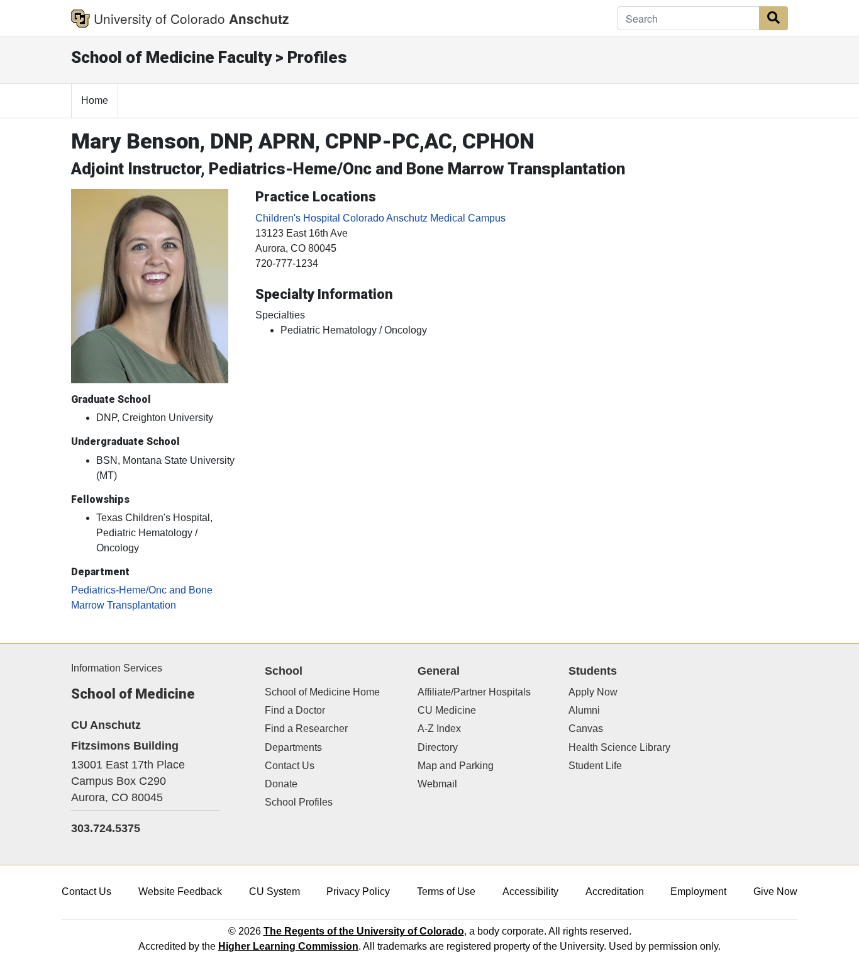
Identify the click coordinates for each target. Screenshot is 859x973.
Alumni (584, 710)
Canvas (585, 728)
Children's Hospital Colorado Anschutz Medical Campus (380, 218)
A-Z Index (439, 728)
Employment (698, 891)
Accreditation (614, 891)
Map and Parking (456, 765)
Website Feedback (180, 891)
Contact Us (289, 765)
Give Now (775, 891)
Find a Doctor (295, 710)
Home (94, 100)
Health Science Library (619, 747)
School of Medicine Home (322, 692)
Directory (438, 747)
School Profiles (299, 802)
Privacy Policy (358, 891)
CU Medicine (447, 710)
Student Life (595, 765)
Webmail (437, 784)
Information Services (116, 668)
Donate (281, 784)
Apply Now (593, 692)
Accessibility (530, 891)
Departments (293, 747)
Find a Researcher (306, 728)
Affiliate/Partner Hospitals (474, 692)
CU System (274, 891)
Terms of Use (446, 891)
